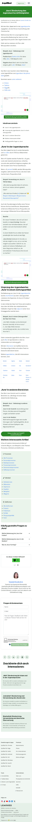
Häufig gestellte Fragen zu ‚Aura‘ (14, 141)
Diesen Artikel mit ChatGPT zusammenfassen (16, 434)
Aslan (23, 65)
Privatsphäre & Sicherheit (23, 779)
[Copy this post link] (27, 657)
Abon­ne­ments (20, 745)
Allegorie (6, 494)
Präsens (5, 508)
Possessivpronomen (9, 465)
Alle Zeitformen (8, 506)
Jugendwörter (10, 354)
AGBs (17, 810)
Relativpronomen (8, 463)
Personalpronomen (9, 460)
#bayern (5, 196)
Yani (20, 370)
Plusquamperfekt (8, 515)
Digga (6, 88)
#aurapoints (14, 198)
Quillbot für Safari (6, 751)
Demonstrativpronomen (11, 467)
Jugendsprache (25, 26)
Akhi (7, 59)
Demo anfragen (20, 757)
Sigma (13, 361)
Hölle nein (7, 90)
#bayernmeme (21, 196)
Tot (20, 366)
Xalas (12, 375)
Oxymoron (6, 487)
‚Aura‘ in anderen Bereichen (12, 135)
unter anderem (16, 79)
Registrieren (21, 3)
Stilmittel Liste (7, 482)
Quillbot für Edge (5, 748)
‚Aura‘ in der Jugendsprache (12, 127)
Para (20, 375)
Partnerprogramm (21, 754)
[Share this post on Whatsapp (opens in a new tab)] (18, 657)
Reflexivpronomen (9, 470)
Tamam (28, 370)
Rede (20, 361)
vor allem (7, 152)
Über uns (18, 776)
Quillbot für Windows (7, 760)
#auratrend (6, 198)
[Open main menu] (29, 3)
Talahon (6, 85)
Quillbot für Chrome (6, 745)
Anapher (6, 489)
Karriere (18, 782)
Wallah (28, 361)
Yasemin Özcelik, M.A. (25, 20)
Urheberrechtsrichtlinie (6, 812)
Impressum (16, 812)
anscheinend (9, 296)
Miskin (5, 361)
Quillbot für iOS (5, 757)
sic (18, 193)
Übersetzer (9, 346)
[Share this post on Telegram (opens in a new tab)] (22, 657)
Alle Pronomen (8, 458)
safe (13, 65)
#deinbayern (12, 196)
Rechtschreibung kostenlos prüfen (16, 117)
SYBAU (5, 366)
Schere (6, 83)
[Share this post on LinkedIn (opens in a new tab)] (13, 657)
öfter (5, 340)
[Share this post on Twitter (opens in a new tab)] (9, 657)
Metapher (6, 491)
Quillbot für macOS (6, 763)
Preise (17, 748)
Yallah (13, 370)
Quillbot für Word (6, 766)
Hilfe (17, 785)
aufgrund (20, 309)
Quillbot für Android (6, 754)
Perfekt (5, 513)
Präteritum (6, 511)
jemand (10, 169)
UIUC (14, 820)
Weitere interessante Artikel (12, 138)
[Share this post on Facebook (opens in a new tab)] (5, 657)
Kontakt (18, 788)
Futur (5, 518)
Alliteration (6, 484)
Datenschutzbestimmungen (7, 810)
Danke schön (16, 56)
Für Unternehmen (21, 751)
